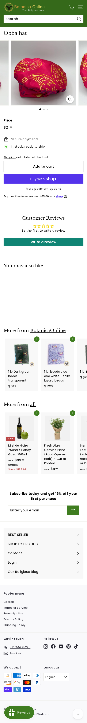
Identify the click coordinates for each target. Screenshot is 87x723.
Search (9, 602)
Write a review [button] (44, 242)
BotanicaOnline (48, 330)
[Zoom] (70, 99)
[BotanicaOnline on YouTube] (61, 646)
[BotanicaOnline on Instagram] (46, 646)
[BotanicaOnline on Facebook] (53, 646)
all (33, 404)
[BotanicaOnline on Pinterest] (68, 646)
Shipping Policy (14, 625)
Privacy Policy (13, 619)
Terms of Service (16, 608)
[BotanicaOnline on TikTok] (76, 646)
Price (8, 120)
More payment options (43, 189)
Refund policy (13, 613)
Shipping (10, 157)
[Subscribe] (73, 510)
